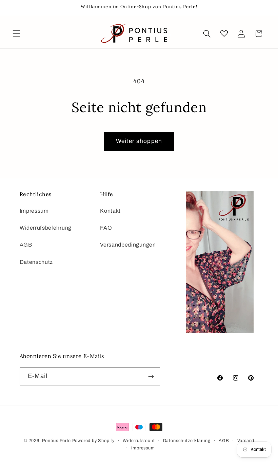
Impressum (34, 211)
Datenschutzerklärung (187, 440)
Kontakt (110, 211)
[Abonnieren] (151, 376)
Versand (246, 440)
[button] (16, 33)
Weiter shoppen (139, 141)
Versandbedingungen (128, 245)
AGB (26, 245)
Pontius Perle (56, 440)
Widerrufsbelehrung (46, 228)
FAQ (106, 228)
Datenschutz (36, 262)
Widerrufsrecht (139, 440)
